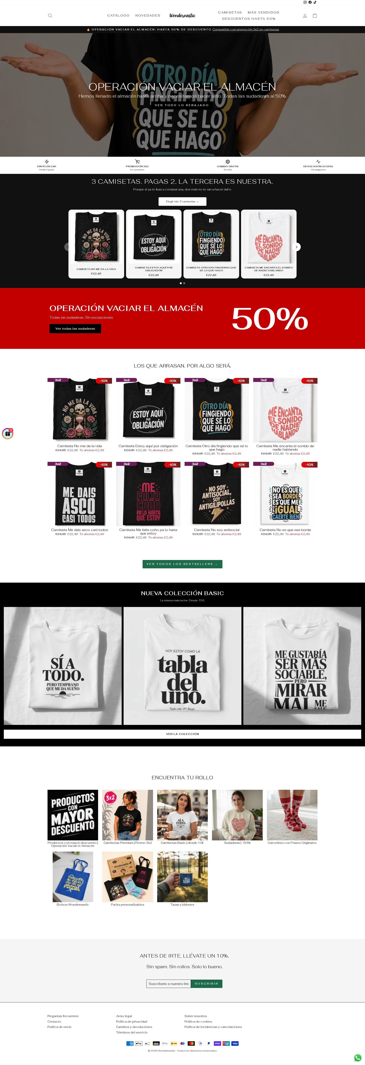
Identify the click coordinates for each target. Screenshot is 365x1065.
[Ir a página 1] (181, 283)
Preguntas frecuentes (63, 1016)
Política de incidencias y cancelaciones (213, 1027)
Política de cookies (198, 1021)
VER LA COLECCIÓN (182, 734)
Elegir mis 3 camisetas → (182, 201)
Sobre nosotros (196, 1016)
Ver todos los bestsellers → (182, 564)
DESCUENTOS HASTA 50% (249, 19)
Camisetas (230, 12)
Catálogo (118, 15)
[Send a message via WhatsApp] (358, 1058)
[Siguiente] (296, 247)
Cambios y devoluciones (134, 1027)
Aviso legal (124, 1016)
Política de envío (59, 1027)
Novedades (148, 15)
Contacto (54, 1021)
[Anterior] (68, 247)
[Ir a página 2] (184, 283)
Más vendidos (264, 12)
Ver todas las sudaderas (75, 329)
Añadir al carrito (79, 438)
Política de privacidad (131, 1021)
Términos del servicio (132, 1032)
